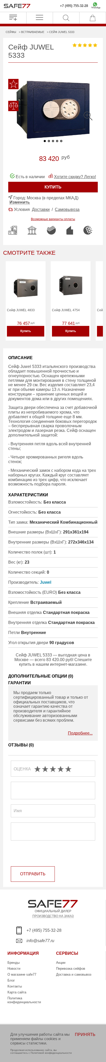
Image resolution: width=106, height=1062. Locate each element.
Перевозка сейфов (70, 968)
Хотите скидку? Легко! (75, 177)
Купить (25, 331)
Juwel (45, 582)
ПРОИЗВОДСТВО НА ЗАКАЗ (53, 916)
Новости (13, 968)
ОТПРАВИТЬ (33, 874)
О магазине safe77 (21, 974)
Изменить (20, 202)
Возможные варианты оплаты (53, 219)
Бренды (13, 963)
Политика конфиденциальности (24, 1000)
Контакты (14, 986)
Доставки (41, 209)
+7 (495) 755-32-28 (74, 6)
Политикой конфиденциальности (51, 1052)
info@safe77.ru (40, 940)
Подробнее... (80, 733)
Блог (11, 980)
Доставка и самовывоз (73, 974)
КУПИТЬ (53, 187)
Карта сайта (16, 992)
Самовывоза (67, 209)
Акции (60, 963)
